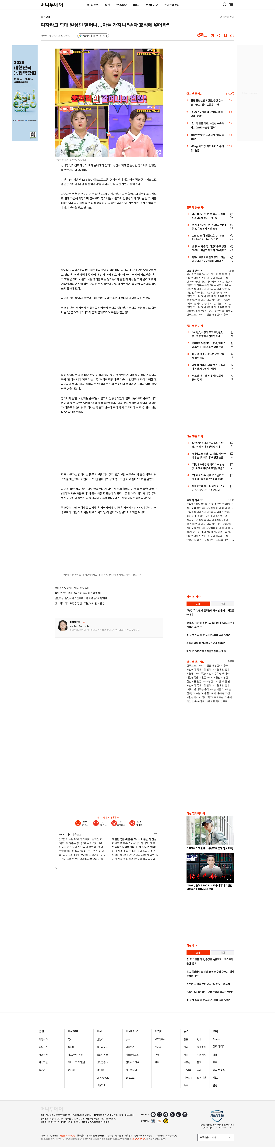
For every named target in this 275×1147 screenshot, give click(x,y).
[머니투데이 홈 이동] (52, 1109)
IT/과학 (187, 1070)
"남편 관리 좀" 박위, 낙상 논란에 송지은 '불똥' (210, 992)
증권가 (42, 1070)
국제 (199, 1070)
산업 (186, 1047)
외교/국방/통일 (75, 1054)
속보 (186, 1085)
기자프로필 (219, 1070)
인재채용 (54, 1135)
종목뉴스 (43, 1047)
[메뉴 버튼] (231, 4)
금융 (186, 1039)
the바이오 (152, 5)
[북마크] (225, 35)
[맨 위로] (268, 1133)
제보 (215, 1077)
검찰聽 (100, 1070)
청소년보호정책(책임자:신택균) (90, 1135)
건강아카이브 (132, 1062)
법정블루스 (102, 1062)
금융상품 (43, 1054)
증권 (107, 5)
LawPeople (103, 1077)
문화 (199, 1062)
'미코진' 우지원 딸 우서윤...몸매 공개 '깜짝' (208, 635)
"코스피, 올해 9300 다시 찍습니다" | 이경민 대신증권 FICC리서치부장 (209, 887)
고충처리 (160, 1135)
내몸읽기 (130, 1047)
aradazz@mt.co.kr (79, 626)
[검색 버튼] (225, 4)
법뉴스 (100, 1039)
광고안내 (119, 1135)
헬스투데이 (131, 1070)
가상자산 (43, 1062)
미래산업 (188, 1077)
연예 (48, 17)
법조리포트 (102, 1047)
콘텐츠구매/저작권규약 (144, 1135)
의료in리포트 (132, 1054)
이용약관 (109, 1135)
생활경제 (201, 1047)
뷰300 (71, 1070)
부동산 (187, 1062)
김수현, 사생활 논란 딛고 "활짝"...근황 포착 (208, 983)
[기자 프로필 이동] (62, 625)
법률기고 (101, 1085)
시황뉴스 (43, 1039)
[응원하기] (84, 622)
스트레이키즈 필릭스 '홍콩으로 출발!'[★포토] (210, 848)
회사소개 (44, 1135)
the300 (121, 5)
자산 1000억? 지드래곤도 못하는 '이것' (207, 651)
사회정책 (201, 1054)
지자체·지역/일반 (76, 1062)
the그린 (130, 1077)
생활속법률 (102, 1054)
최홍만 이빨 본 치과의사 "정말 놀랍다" (206, 643)
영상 (215, 1054)
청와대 (71, 1047)
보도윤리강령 (171, 1135)
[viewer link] (158, 152)
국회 (70, 1039)
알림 (215, 1085)
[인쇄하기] (232, 35)
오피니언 (201, 1077)
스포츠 (216, 1039)
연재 (157, 1054)
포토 (215, 1062)
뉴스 (128, 1039)
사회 (186, 1054)
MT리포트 (93, 5)
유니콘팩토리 (172, 5)
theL (136, 5)
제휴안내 (128, 1135)
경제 (199, 1039)
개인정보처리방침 (67, 1135)
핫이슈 (158, 1047)
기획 (157, 1062)
